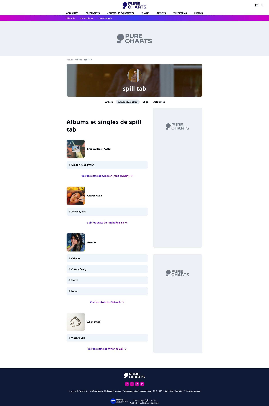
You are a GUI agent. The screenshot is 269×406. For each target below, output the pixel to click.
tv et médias (180, 13)
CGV (160, 391)
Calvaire (75, 258)
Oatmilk (91, 242)
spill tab (134, 88)
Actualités (72, 13)
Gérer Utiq (169, 391)
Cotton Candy (79, 269)
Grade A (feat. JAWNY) (99, 148)
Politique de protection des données (137, 391)
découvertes (93, 13)
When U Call (93, 321)
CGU (155, 391)
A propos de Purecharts (78, 391)
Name (74, 291)
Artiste (109, 101)
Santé (74, 280)
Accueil (70, 59)
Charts (145, 13)
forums (198, 13)
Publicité (178, 391)
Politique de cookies (113, 391)
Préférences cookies (192, 391)
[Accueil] (134, 5)
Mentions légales (96, 391)
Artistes (78, 59)
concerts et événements (120, 13)
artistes (161, 13)
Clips (145, 101)
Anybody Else (94, 195)
